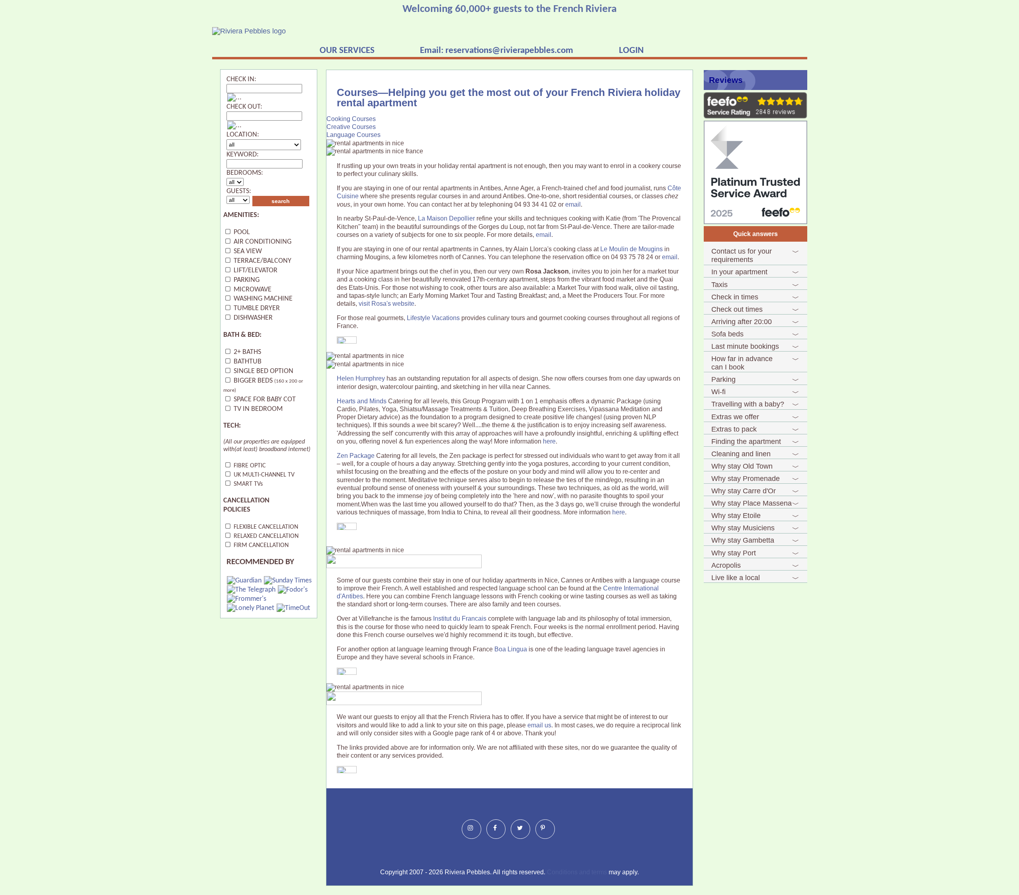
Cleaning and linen (741, 454)
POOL (241, 232)
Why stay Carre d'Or (743, 491)
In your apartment (739, 272)
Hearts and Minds (362, 401)
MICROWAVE (251, 289)
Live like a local (735, 578)
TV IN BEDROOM (257, 409)
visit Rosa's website (386, 303)
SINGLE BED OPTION (262, 371)
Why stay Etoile (736, 516)
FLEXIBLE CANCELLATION (265, 527)
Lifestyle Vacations (433, 318)
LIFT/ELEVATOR (254, 270)
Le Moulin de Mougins (631, 249)
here (549, 441)
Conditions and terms (577, 872)
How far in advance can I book (742, 363)
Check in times (734, 297)
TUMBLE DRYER (256, 308)
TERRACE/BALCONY (261, 261)
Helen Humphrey (361, 378)
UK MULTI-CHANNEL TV (263, 475)
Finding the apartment (746, 442)
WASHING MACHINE (262, 299)
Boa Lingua (510, 649)
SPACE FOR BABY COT (264, 399)
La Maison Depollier (446, 218)
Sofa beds (727, 334)
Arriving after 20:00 (741, 322)
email (573, 204)
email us (539, 725)
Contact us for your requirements (741, 255)
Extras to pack (734, 429)
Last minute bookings (745, 346)
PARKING (246, 280)
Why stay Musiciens (743, 528)
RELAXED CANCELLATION (265, 536)
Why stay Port (733, 553)
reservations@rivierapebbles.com (509, 50)
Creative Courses (351, 126)
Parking (723, 379)
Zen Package (356, 455)
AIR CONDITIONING (261, 242)
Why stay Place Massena (751, 503)
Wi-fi (718, 392)
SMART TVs (247, 484)
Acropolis (726, 565)
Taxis (719, 285)
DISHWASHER (252, 318)
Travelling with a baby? (747, 404)
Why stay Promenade (745, 479)
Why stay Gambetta (742, 540)
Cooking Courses (351, 118)
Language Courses (353, 134)
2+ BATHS (246, 352)
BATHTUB (247, 361)
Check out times (737, 309)
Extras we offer (735, 417)
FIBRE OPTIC (249, 466)
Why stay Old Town (742, 466)
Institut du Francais (459, 618)
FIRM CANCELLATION (260, 545)
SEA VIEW (247, 251)
